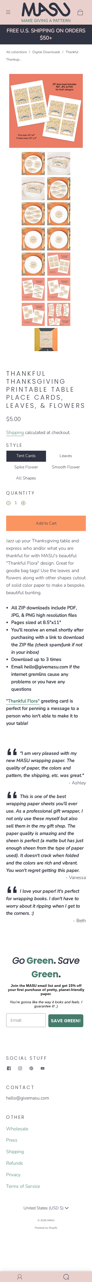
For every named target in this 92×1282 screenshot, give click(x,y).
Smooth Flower (66, 467)
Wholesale (17, 1129)
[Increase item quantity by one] (23, 503)
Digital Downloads (46, 52)
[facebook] (8, 1068)
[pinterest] (31, 1068)
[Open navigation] (11, 12)
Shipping (15, 432)
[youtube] (42, 1068)
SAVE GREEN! (66, 1020)
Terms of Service (23, 1186)
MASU (50, 1220)
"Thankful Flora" (23, 701)
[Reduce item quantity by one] (8, 503)
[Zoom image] (46, 112)
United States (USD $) (44, 1208)
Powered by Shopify (46, 1228)
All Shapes (26, 478)
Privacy (13, 1175)
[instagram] (20, 1068)
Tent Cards (26, 456)
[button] (16, 112)
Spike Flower (26, 467)
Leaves (66, 456)
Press (11, 1140)
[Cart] (80, 12)
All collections (16, 52)
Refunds (14, 1163)
